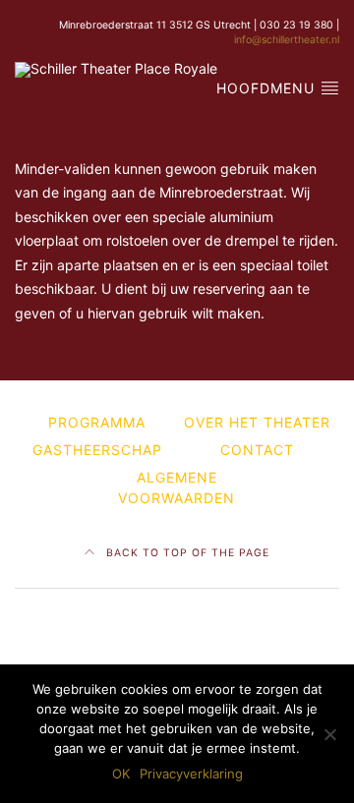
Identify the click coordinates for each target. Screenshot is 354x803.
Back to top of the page (185, 552)
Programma (97, 422)
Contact (257, 449)
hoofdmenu (268, 88)
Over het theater (257, 422)
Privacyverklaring (191, 773)
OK (121, 773)
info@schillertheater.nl (286, 39)
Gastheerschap (97, 449)
